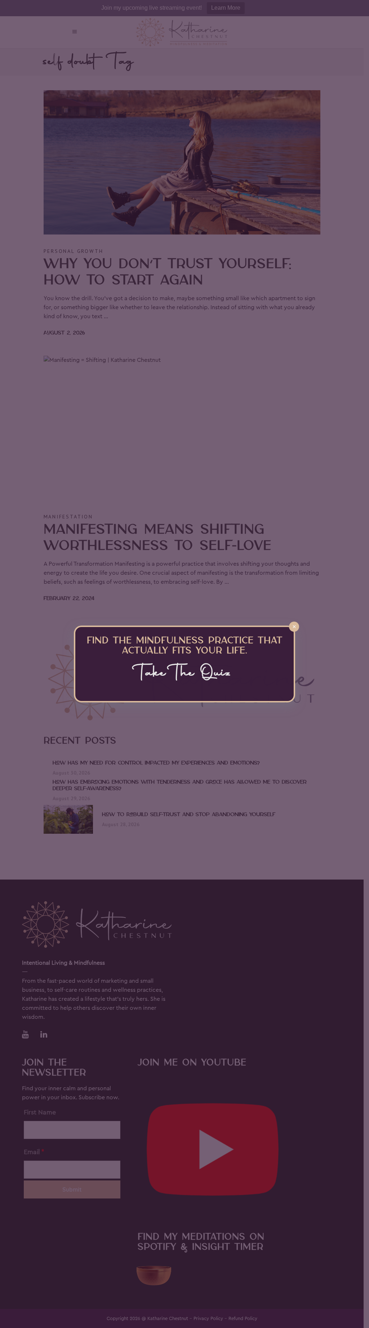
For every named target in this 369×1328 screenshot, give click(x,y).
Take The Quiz (184, 673)
